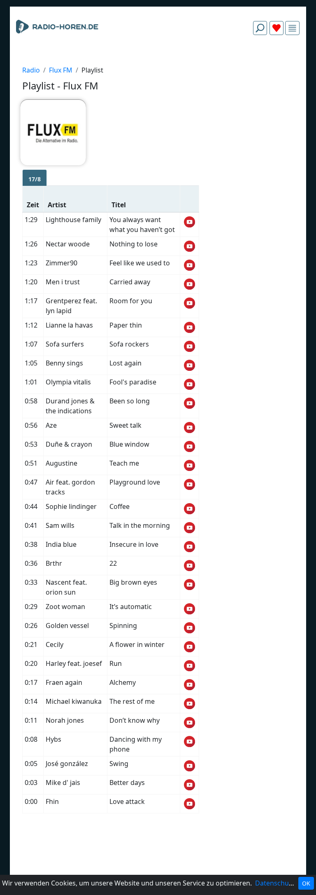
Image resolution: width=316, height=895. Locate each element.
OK (306, 883)
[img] (292, 28)
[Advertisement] (158, 61)
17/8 (34, 179)
